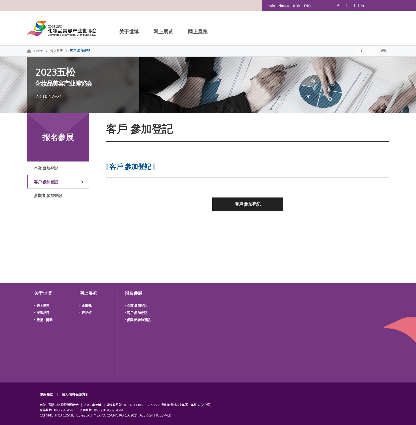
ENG (307, 6)
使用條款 (46, 394)
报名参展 (133, 293)
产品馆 (87, 313)
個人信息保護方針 (75, 394)
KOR (296, 6)
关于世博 (129, 32)
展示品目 (43, 313)
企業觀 (87, 305)
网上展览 (163, 32)
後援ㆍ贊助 (45, 320)
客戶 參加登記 (80, 51)
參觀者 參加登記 (48, 195)
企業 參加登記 (46, 168)
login (271, 6)
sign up (284, 6)
